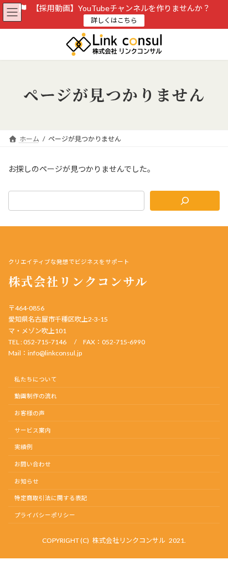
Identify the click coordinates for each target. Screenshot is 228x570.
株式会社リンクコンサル (128, 540)
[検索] (185, 201)
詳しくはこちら (114, 20)
